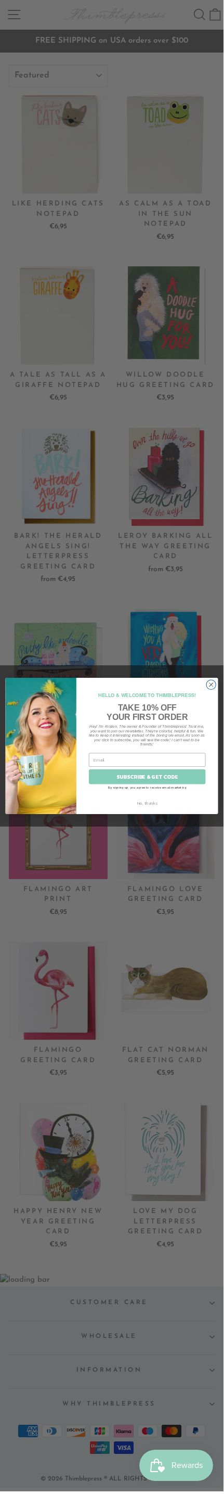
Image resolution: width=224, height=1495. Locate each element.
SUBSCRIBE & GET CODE (147, 776)
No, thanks (147, 803)
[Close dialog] (211, 684)
